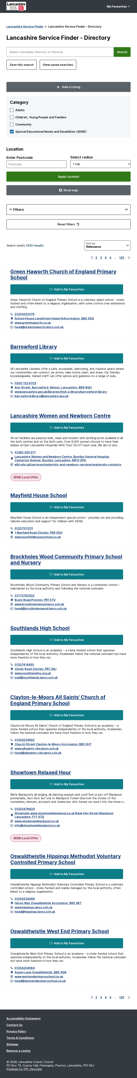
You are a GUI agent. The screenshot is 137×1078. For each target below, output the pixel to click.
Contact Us (14, 1025)
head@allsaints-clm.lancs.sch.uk (38, 753)
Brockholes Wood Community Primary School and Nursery (66, 560)
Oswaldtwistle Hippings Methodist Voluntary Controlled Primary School (65, 859)
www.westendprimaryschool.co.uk (39, 976)
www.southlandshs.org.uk (33, 673)
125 (121, 257)
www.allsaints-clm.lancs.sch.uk (37, 748)
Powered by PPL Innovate (24, 1069)
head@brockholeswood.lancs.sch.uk (41, 608)
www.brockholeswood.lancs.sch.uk (39, 604)
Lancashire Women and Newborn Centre (60, 416)
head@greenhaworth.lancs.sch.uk (39, 327)
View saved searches (58, 65)
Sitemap (12, 1044)
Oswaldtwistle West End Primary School (59, 931)
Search (122, 52)
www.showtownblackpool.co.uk (37, 821)
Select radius (81, 157)
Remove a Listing (18, 1051)
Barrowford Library (33, 347)
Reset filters (66, 224)
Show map (70, 190)
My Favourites (117, 6)
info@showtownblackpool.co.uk (37, 825)
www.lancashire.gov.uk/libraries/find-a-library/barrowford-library (61, 392)
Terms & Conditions (20, 1038)
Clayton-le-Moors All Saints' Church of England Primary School (57, 700)
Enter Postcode (19, 157)
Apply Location (68, 176)
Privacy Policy (16, 1031)
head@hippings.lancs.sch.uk (35, 911)
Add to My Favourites (69, 289)
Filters (18, 209)
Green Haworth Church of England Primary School (63, 275)
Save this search (22, 65)
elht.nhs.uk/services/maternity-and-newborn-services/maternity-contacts (68, 464)
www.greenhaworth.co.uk (33, 322)
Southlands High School (40, 628)
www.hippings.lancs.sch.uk (33, 907)
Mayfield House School (38, 495)
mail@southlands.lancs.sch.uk (36, 677)
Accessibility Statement (23, 1018)
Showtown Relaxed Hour (40, 773)
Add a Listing (70, 87)
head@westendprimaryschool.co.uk (40, 981)
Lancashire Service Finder (25, 26)
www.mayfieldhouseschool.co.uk (38, 537)
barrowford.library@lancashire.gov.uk (41, 396)
